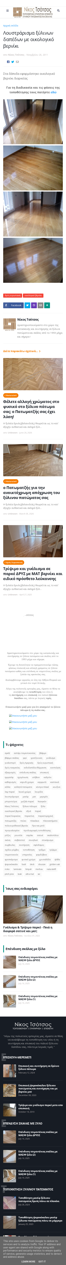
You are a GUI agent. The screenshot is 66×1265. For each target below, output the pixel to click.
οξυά (28, 811)
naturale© (11, 395)
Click (34, 305)
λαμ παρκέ (10, 791)
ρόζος (8, 835)
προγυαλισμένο (12, 830)
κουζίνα (56, 787)
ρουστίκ (18, 835)
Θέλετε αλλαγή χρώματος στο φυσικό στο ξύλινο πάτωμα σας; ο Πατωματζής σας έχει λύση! (31, 409)
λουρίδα (39, 791)
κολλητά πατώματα (23, 787)
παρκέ (38, 811)
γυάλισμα (50, 758)
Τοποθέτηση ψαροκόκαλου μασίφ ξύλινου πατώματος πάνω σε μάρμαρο (40, 1219)
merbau (39, 869)
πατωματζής (10, 820)
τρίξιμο (42, 849)
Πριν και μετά (38, 825)
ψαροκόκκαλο (11, 864)
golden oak (55, 864)
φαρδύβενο (41, 854)
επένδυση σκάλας (28, 772)
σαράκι (29, 835)
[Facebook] (8, 61)
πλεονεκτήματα (50, 820)
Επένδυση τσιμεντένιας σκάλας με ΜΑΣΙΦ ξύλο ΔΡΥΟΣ (38, 959)
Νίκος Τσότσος (28, 319)
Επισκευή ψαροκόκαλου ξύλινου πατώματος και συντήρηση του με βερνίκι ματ (37, 1088)
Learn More (28, 1261)
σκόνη (7, 840)
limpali (28, 869)
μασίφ (26, 796)
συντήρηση (24, 845)
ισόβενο (36, 777)
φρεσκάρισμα (11, 859)
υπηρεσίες (27, 854)
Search (58, 11)
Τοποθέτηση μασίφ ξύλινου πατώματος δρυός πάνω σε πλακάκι (38, 1199)
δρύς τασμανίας (12, 767)
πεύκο (23, 820)
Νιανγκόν (42, 801)
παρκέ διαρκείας (13, 816)
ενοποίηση (55, 767)
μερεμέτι (44, 796)
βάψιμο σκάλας (12, 758)
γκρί (25, 758)
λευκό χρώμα (25, 791)
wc (39, 874)
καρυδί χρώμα (27, 782)
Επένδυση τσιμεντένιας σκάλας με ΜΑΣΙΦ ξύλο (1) (38, 998)
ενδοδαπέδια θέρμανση (35, 767)
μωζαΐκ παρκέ (27, 801)
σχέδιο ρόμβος (12, 849)
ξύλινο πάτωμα (30, 806)
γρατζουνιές (36, 758)
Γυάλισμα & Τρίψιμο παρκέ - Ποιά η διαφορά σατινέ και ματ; (27, 929)
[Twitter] (12, 61)
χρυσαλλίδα (45, 859)
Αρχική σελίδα (10, 25)
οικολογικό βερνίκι (33, 295)
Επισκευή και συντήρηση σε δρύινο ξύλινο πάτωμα (38, 1067)
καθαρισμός (10, 782)
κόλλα (7, 787)
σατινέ (40, 835)
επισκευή (44, 772)
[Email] (17, 61)
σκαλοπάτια (52, 835)
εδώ (54, 92)
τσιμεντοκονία (11, 854)
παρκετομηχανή (45, 816)
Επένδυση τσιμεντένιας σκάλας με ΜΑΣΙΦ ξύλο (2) (38, 978)
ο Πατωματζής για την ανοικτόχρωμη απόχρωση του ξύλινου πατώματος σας (31, 492)
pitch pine (9, 874)
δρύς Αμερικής (26, 762)
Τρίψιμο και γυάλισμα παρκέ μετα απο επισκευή (40, 1107)
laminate (17, 869)
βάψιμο (42, 753)
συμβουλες (10, 845)
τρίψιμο (53, 849)
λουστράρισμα (12, 796)
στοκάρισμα (47, 840)
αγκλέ (7, 753)
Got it (42, 1261)
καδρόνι (47, 777)
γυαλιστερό (10, 762)
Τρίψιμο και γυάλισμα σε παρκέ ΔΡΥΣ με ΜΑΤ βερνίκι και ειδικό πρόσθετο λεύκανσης (32, 573)
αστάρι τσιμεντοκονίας (24, 753)
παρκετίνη (29, 816)
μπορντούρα (11, 801)
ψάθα (57, 859)
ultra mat (30, 874)
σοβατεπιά (19, 840)
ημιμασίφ (9, 777)
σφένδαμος (38, 845)
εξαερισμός (10, 772)
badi (24, 864)
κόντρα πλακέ (42, 787)
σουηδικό (33, 840)
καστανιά (54, 782)
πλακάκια (34, 820)
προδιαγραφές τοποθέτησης (37, 830)
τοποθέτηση (29, 849)
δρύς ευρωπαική (28, 25)
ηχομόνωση (22, 777)
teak (20, 874)
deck (32, 864)
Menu (7, 11)
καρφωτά (42, 782)
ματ (34, 796)
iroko (7, 869)
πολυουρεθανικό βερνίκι (16, 825)
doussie (41, 864)
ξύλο (43, 806)
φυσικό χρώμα (28, 859)
